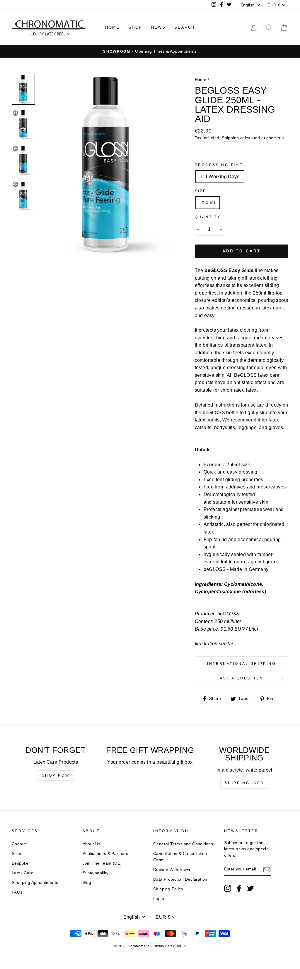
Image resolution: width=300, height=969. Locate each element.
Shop (135, 27)
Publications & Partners (105, 853)
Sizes (17, 853)
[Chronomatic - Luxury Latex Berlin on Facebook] (239, 888)
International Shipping (241, 664)
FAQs (17, 892)
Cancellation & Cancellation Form (180, 856)
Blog (87, 882)
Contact (19, 844)
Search (184, 27)
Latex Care (22, 873)
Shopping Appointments (35, 882)
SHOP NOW (56, 775)
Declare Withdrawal (172, 870)
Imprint (160, 898)
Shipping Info (244, 783)
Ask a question (241, 678)
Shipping (230, 138)
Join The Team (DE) (102, 863)
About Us (91, 844)
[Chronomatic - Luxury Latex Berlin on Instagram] (227, 888)
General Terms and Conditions (183, 844)
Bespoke (20, 863)
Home (112, 27)
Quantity (208, 217)
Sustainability (96, 873)
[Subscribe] (267, 869)
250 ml (207, 202)
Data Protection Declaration (180, 879)
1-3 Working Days (219, 176)
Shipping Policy (168, 889)
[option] (150, 51)
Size (201, 191)
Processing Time (219, 165)
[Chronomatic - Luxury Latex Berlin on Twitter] (250, 888)
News (158, 27)
